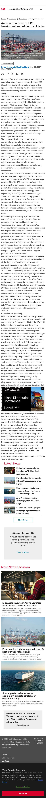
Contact (5, 761)
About (4, 755)
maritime (12, 19)
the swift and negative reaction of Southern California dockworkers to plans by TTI (22, 99)
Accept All (23, 793)
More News (23, 520)
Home (3, 19)
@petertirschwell (15, 459)
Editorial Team (8, 758)
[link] (23, 543)
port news (23, 19)
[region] (23, 780)
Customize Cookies (23, 787)
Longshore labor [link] (7, 63)
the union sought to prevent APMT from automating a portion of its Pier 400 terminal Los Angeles (22, 179)
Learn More (23, 552)
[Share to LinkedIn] (22, 74)
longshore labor (37, 19)
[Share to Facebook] (17, 74)
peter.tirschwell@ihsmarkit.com (15, 456)
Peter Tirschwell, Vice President (15, 67)
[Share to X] (13, 74)
